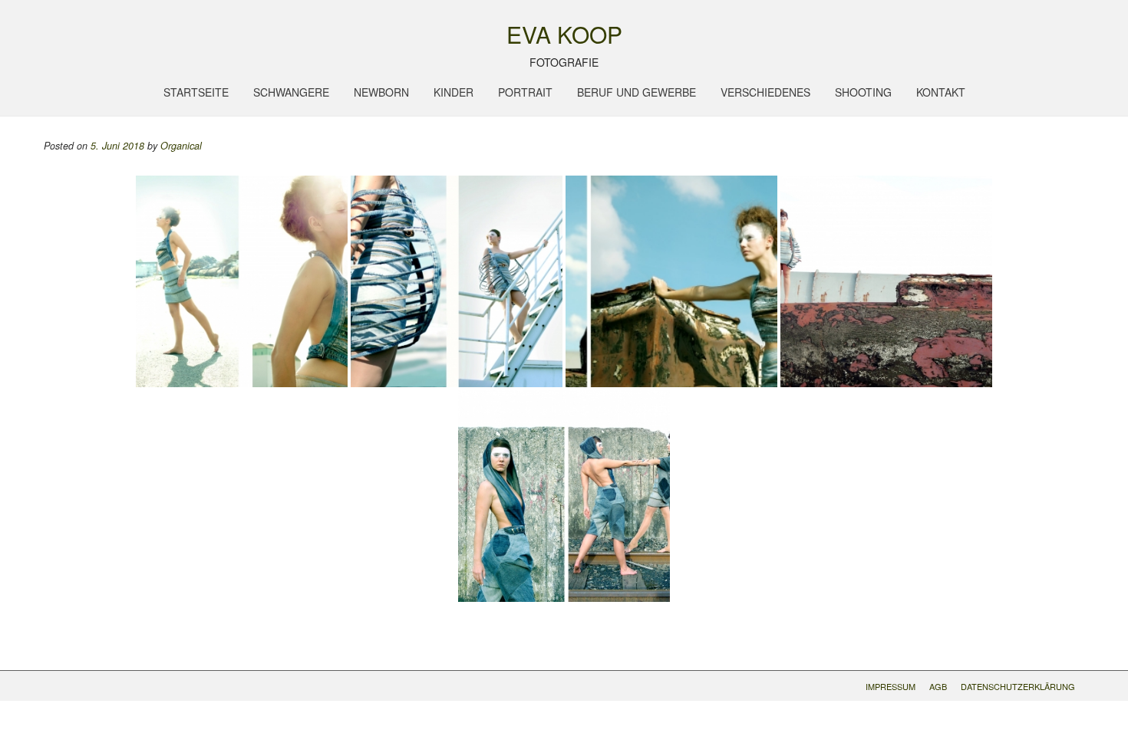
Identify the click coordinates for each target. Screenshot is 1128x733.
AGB (938, 686)
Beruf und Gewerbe (636, 92)
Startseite (196, 92)
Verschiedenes (765, 92)
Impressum (890, 686)
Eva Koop (564, 34)
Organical (181, 146)
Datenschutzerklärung (1018, 686)
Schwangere (291, 92)
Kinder (453, 92)
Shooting (863, 92)
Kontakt (940, 92)
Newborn (381, 92)
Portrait (525, 92)
